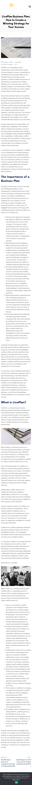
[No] (30, 778)
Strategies (10, 64)
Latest (4, 64)
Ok (16, 782)
